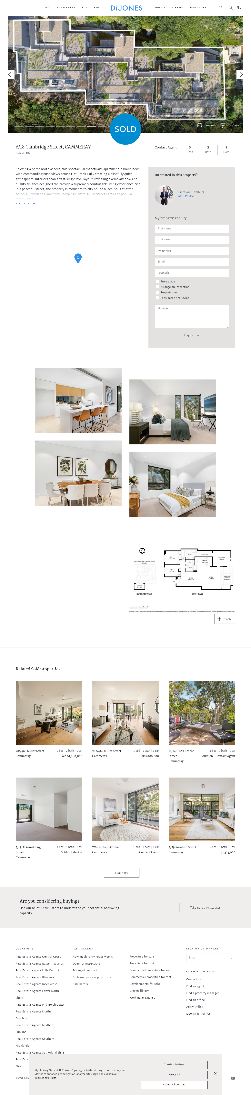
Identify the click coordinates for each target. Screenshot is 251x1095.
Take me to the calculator (205, 907)
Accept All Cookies (174, 1084)
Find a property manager (202, 993)
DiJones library (139, 991)
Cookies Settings (174, 1064)
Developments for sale (144, 984)
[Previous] (10, 74)
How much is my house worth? (93, 957)
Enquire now (191, 335)
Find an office (195, 1000)
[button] (47, 7)
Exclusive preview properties (92, 977)
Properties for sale (141, 956)
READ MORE (23, 204)
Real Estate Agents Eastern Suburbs (40, 963)
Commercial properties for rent (150, 977)
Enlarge (227, 619)
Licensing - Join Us (198, 1013)
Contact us (193, 979)
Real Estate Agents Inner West (36, 984)
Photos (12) (210, 125)
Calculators (80, 984)
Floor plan (233, 125)
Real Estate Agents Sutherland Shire (40, 1052)
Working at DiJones (142, 997)
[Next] (240, 74)
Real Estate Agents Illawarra (35, 977)
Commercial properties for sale (150, 970)
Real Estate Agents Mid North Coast (40, 1004)
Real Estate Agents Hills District (37, 970)
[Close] (215, 1073)
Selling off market (85, 970)
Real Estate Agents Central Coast (38, 957)
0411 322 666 (186, 196)
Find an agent (195, 986)
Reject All (174, 1075)
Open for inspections (87, 963)
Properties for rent (141, 963)
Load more (121, 873)
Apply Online (194, 1007)
